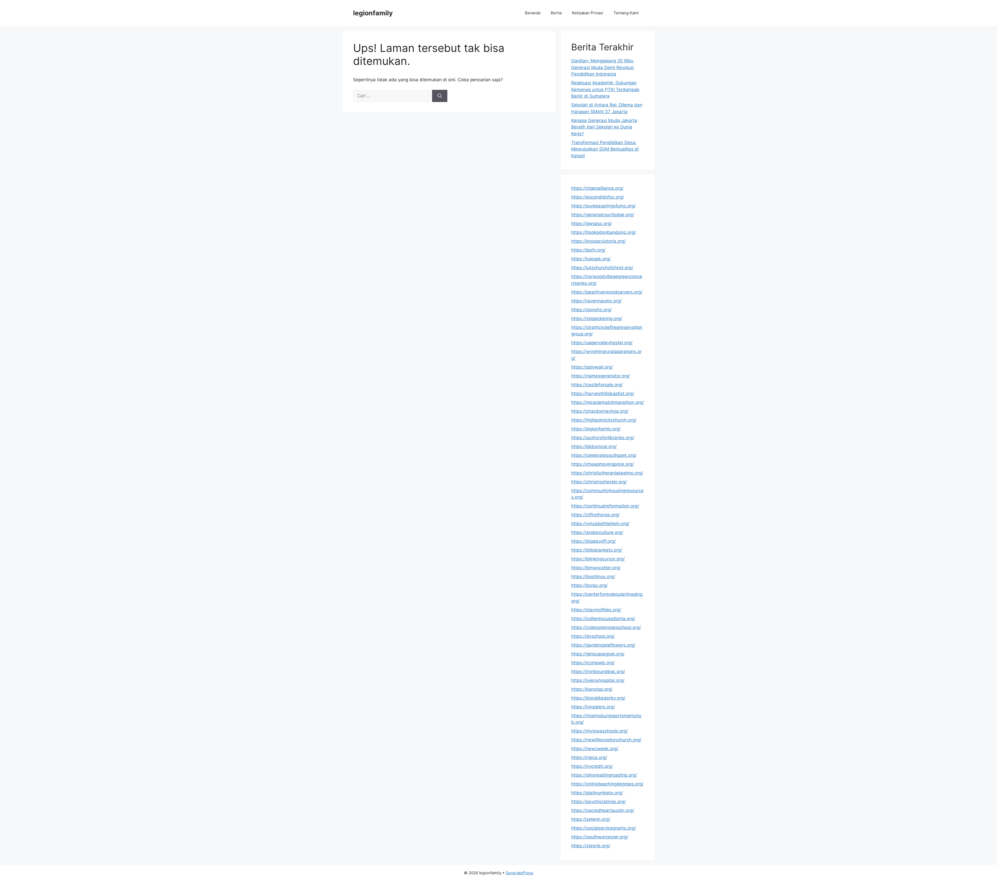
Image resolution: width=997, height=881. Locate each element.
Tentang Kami (626, 12)
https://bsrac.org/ (589, 585)
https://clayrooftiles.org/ (596, 609)
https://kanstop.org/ (591, 689)
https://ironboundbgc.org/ (598, 671)
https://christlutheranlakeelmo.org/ (607, 473)
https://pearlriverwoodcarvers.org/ (606, 292)
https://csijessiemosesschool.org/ (606, 627)
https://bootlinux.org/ (593, 576)
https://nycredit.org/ (592, 766)
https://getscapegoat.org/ (597, 653)
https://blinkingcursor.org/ (598, 558)
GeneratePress (519, 872)
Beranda (532, 12)
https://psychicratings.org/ (598, 801)
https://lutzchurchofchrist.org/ (602, 267)
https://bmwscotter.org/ (596, 567)
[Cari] (439, 96)
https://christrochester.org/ (599, 481)
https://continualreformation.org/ (605, 506)
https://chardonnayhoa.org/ (599, 411)
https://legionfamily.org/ (596, 428)
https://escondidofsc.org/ (597, 197)
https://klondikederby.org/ (598, 698)
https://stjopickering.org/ (596, 318)
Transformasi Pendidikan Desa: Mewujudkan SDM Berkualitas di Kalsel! (605, 149)
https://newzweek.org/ (594, 748)
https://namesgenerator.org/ (600, 375)
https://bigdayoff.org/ (593, 541)
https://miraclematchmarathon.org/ (607, 402)
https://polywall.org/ (592, 367)
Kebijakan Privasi (587, 12)
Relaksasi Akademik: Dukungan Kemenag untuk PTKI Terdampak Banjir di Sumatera (605, 89)
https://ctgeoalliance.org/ (597, 188)
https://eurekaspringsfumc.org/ (603, 205)
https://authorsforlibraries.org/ (602, 437)
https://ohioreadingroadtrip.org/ (604, 775)
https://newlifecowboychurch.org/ (606, 739)
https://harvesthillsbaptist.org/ (602, 393)
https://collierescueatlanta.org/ (603, 618)
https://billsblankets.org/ (596, 550)
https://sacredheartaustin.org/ (602, 810)
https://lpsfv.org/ (588, 250)
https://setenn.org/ (590, 819)
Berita (556, 12)
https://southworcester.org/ (599, 836)
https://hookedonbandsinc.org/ (603, 232)
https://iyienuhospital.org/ (597, 680)
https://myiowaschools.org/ (599, 731)
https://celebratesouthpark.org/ (603, 455)
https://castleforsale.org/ (597, 384)
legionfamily (373, 13)
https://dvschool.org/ (593, 636)
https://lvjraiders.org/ (593, 706)
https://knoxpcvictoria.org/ (598, 241)
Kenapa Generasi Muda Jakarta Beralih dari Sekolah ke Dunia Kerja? (604, 127)
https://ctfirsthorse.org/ (595, 514)
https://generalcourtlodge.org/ (602, 214)
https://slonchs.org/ (591, 309)
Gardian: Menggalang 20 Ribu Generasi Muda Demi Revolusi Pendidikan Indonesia (602, 67)
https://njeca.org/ (589, 757)
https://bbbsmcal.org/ (594, 446)
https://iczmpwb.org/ (593, 662)
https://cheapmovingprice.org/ (602, 464)
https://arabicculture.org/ (597, 532)
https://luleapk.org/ (591, 258)
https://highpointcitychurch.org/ (603, 420)
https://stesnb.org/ (590, 845)
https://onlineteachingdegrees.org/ (607, 784)
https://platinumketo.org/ (597, 792)
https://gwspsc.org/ (591, 223)
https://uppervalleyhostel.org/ (601, 342)
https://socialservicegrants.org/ (603, 828)
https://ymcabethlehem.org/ (600, 523)
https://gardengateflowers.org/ (603, 645)
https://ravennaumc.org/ (596, 300)
